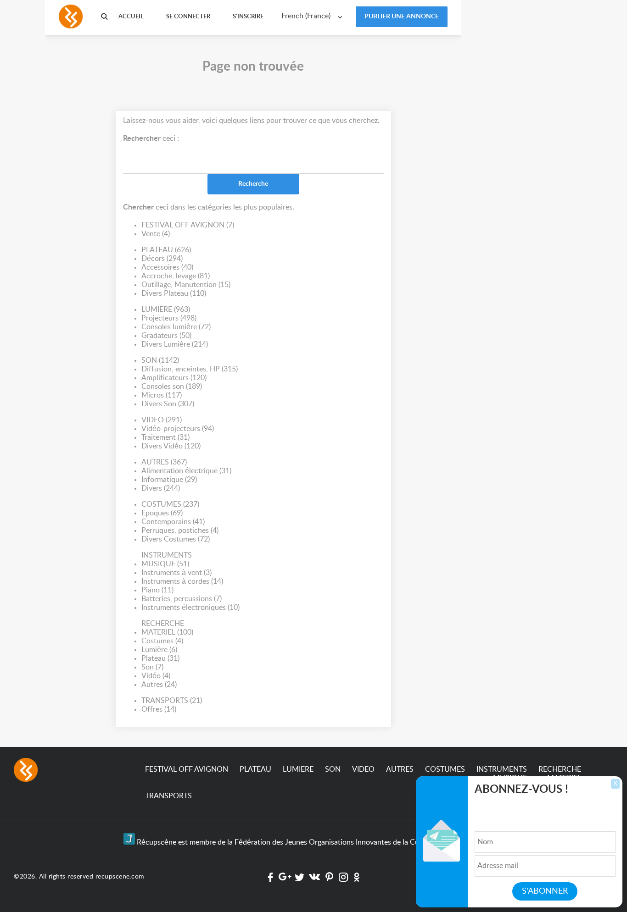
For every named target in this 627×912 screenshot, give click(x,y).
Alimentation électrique (186, 471)
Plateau (160, 658)
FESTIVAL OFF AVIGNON (187, 225)
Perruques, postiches (179, 530)
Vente (155, 234)
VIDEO (161, 420)
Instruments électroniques (190, 607)
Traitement (165, 437)
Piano (157, 590)
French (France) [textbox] (305, 16)
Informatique (169, 479)
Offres (158, 709)
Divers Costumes (175, 539)
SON (160, 360)
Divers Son (167, 404)
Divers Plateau (173, 293)
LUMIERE (165, 309)
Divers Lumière (174, 344)
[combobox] (314, 16)
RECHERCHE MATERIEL (167, 628)
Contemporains (173, 521)
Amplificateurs (174, 377)
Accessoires (167, 267)
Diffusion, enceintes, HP (189, 369)
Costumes (162, 641)
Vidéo (155, 676)
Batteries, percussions (181, 598)
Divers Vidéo (171, 446)
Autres (159, 684)
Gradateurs (166, 335)
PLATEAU (166, 250)
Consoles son (171, 386)
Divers (160, 488)
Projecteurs (168, 318)
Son (152, 667)
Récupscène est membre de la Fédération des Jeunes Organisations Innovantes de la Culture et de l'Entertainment (319, 842)
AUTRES (164, 462)
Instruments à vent (176, 572)
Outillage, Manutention (185, 284)
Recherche (253, 184)
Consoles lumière (176, 327)
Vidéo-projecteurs (177, 428)
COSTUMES (170, 504)
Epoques (162, 513)
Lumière (159, 649)
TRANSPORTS (171, 700)
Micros (161, 395)
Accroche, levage (175, 276)
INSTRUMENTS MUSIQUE (166, 560)
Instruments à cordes (182, 581)
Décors (162, 258)
